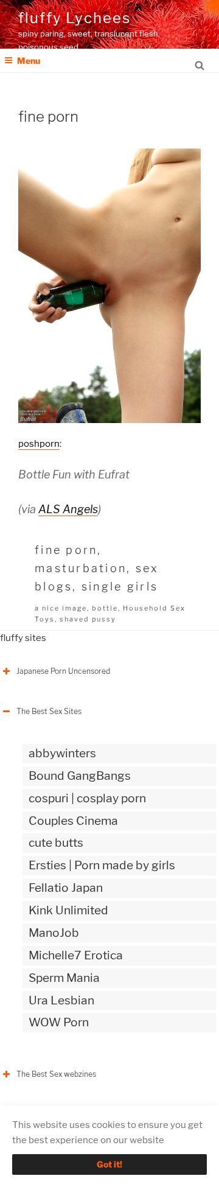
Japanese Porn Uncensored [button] (63, 671)
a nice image (61, 608)
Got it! (109, 1164)
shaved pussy (88, 619)
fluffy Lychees (74, 18)
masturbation (81, 568)
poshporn (39, 443)
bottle (105, 608)
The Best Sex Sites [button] (49, 711)
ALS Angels (68, 509)
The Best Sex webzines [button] (56, 1074)
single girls (120, 586)
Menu (28, 60)
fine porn (66, 550)
